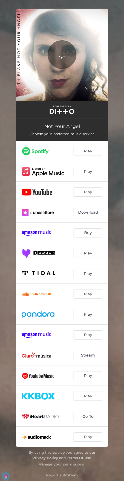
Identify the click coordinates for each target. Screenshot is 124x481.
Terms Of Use (79, 458)
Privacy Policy (45, 458)
